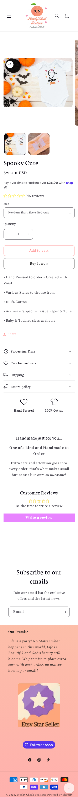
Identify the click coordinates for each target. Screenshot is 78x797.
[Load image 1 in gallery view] (15, 144)
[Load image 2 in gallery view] (39, 144)
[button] (9, 16)
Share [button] (12, 334)
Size (6, 204)
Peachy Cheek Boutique (31, 794)
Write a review (39, 518)
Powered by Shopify (60, 794)
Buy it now (39, 264)
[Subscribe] (64, 612)
